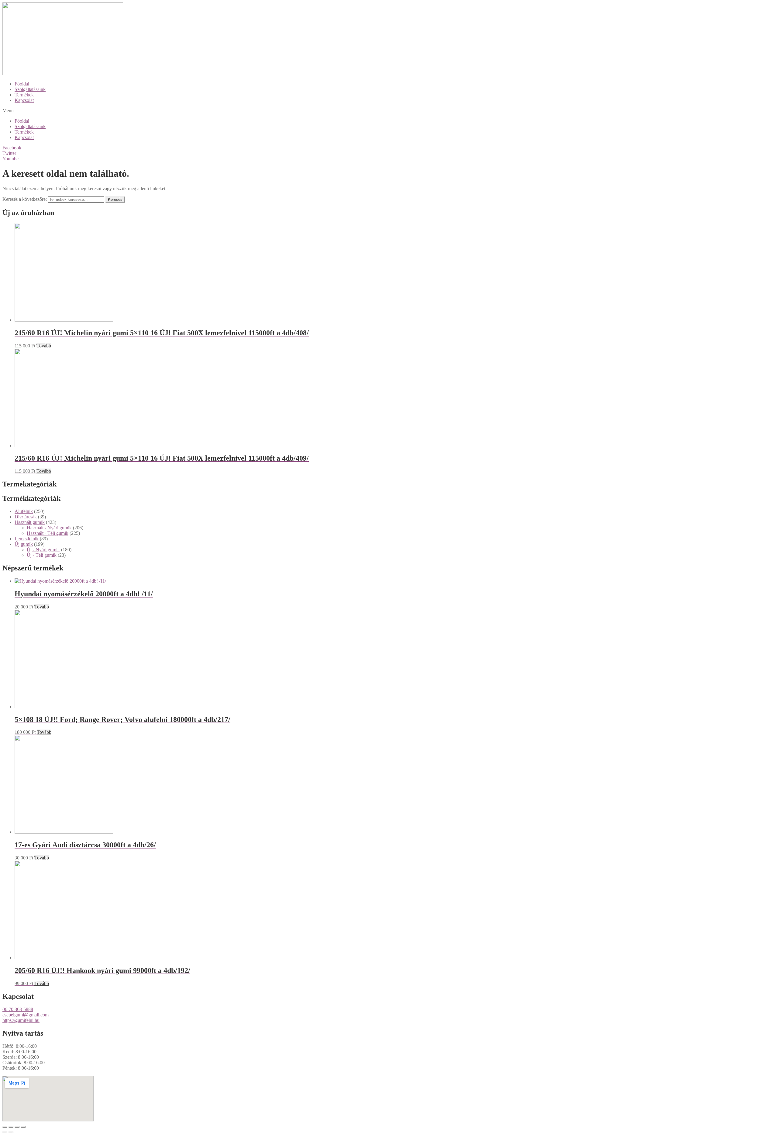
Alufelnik (24, 511)
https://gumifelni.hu (21, 1020)
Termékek (24, 94)
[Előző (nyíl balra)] (4, 1132)
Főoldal (22, 83)
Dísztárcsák (26, 516)
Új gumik (24, 544)
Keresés (115, 199)
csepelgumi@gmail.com (25, 1014)
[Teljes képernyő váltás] (17, 1127)
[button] (389, 110)
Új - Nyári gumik (43, 549)
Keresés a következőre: (24, 199)
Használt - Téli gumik (47, 533)
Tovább (43, 345)
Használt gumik (30, 522)
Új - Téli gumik (42, 555)
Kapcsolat (24, 100)
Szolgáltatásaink (30, 89)
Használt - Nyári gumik (49, 527)
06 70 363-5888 (17, 1009)
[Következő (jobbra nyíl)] (11, 1132)
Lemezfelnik (27, 538)
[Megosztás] (11, 1127)
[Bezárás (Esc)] (4, 1127)
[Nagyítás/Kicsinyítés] (23, 1127)
